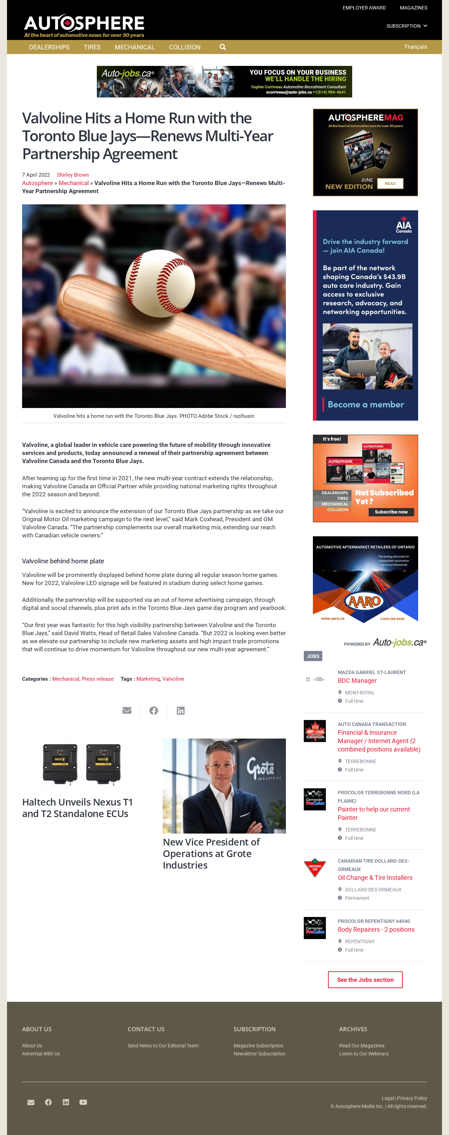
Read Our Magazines (361, 1046)
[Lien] (365, 644)
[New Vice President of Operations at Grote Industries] (224, 786)
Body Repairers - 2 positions (376, 929)
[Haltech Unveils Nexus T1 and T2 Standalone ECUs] (83, 766)
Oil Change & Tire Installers (375, 877)
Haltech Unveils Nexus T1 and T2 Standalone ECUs (77, 807)
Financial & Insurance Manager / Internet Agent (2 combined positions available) (379, 741)
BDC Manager (357, 680)
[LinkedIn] (66, 1102)
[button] (425, 26)
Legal (388, 1098)
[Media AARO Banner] (365, 621)
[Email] (31, 1102)
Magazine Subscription (258, 1046)
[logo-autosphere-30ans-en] (84, 26)
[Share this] (154, 711)
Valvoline (173, 679)
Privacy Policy (412, 1098)
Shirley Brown (73, 175)
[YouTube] (83, 1102)
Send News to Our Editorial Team (163, 1046)
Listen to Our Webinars (364, 1054)
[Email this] (127, 711)
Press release (98, 679)
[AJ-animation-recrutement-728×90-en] (224, 95)
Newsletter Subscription (260, 1054)
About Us (32, 1046)
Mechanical (74, 182)
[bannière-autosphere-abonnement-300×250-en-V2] (365, 520)
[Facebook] (48, 1102)
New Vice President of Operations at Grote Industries (211, 853)
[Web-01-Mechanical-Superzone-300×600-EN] (365, 418)
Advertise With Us (41, 1054)
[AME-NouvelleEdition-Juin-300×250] (365, 194)
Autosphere (37, 182)
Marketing (148, 679)
